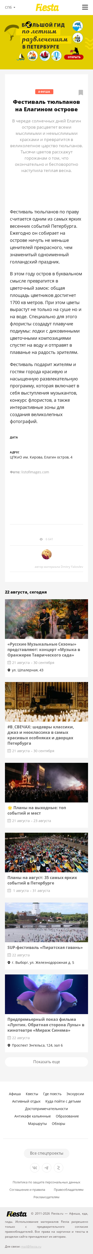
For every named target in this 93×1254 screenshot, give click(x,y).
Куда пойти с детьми (63, 1101)
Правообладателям (69, 1190)
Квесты (32, 1093)
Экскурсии (75, 1093)
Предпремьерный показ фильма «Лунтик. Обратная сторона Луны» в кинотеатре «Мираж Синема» (45, 1025)
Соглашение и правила (27, 1190)
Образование (67, 1116)
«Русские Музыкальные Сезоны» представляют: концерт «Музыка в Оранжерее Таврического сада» (43, 649)
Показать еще (46, 1061)
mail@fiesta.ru (31, 1246)
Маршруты (37, 1123)
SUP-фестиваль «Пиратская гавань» (45, 947)
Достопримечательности (46, 1108)
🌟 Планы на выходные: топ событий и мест (36, 810)
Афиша (44, 91)
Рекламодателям (46, 1197)
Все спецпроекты (46, 1153)
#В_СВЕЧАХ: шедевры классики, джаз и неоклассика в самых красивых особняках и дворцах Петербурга (40, 735)
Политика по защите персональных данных (46, 1182)
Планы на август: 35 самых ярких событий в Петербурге (42, 880)
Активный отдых (26, 1101)
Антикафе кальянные (32, 1116)
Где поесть (52, 1093)
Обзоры (58, 1123)
